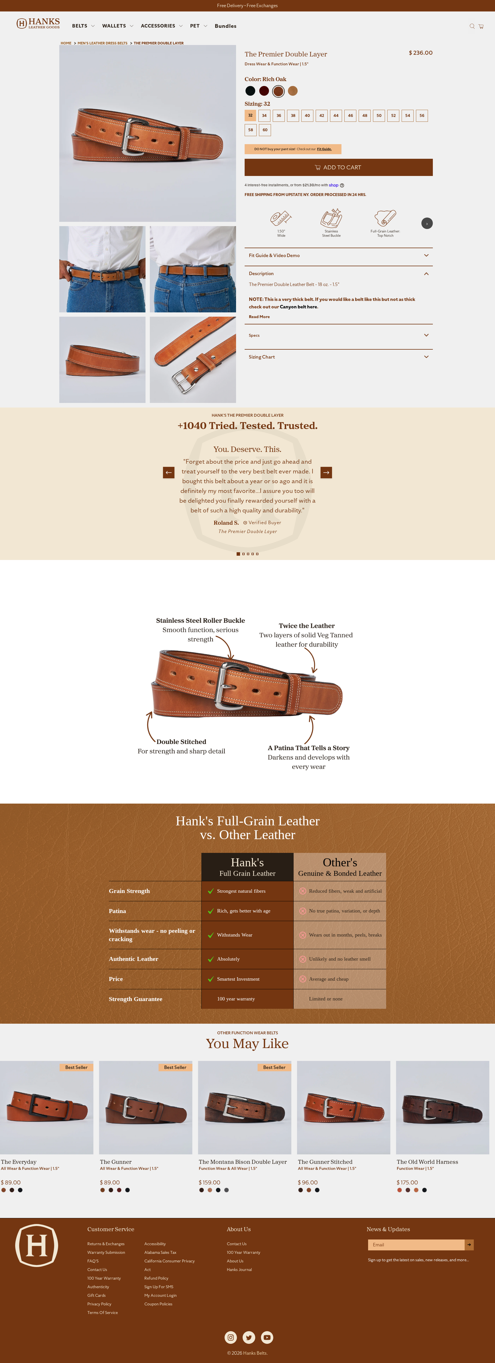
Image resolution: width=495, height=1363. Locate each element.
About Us (239, 1229)
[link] (46, 1123)
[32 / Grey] (226, 1190)
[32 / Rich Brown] (407, 1190)
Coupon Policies (158, 1304)
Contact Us (97, 1269)
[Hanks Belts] (38, 23)
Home (66, 43)
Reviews (247, 1211)
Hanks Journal (239, 1269)
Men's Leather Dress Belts (102, 43)
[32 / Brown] (12, 1190)
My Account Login (160, 1295)
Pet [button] (195, 26)
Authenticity (98, 1286)
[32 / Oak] (3, 1190)
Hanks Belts (255, 1353)
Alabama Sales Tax (160, 1252)
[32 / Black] (20, 1190)
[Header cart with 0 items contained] (479, 26)
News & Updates (388, 1229)
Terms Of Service (102, 1312)
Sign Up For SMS (158, 1286)
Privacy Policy (99, 1304)
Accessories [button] (158, 26)
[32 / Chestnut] (119, 1190)
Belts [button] (79, 26)
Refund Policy (156, 1278)
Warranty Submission (106, 1252)
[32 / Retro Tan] (416, 1190)
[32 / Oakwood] (102, 1190)
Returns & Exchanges (106, 1243)
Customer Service (110, 1229)
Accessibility (155, 1243)
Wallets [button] (114, 26)
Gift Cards (96, 1295)
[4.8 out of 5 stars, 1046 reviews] (339, 71)
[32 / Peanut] (210, 1190)
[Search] (471, 26)
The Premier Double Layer (159, 43)
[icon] (281, 223)
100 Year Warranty (104, 1278)
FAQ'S (93, 1261)
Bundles (226, 26)
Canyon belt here (298, 307)
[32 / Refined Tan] (399, 1190)
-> (469, 1245)
